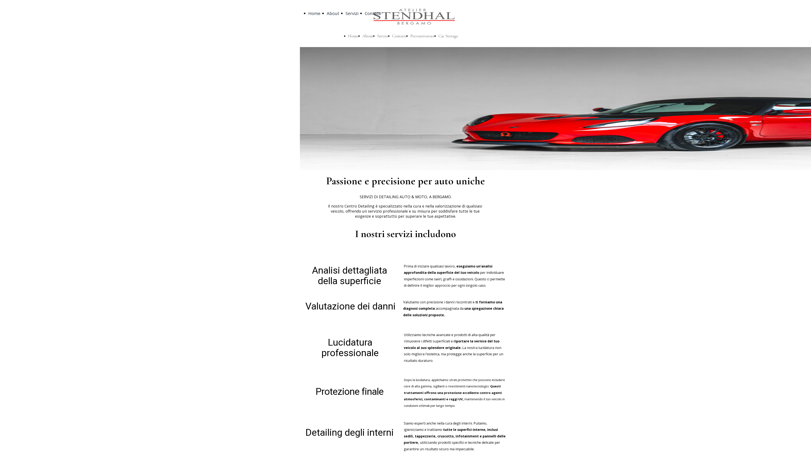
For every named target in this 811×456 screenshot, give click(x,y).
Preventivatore (422, 36)
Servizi (352, 13)
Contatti (373, 13)
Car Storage (448, 36)
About (333, 13)
